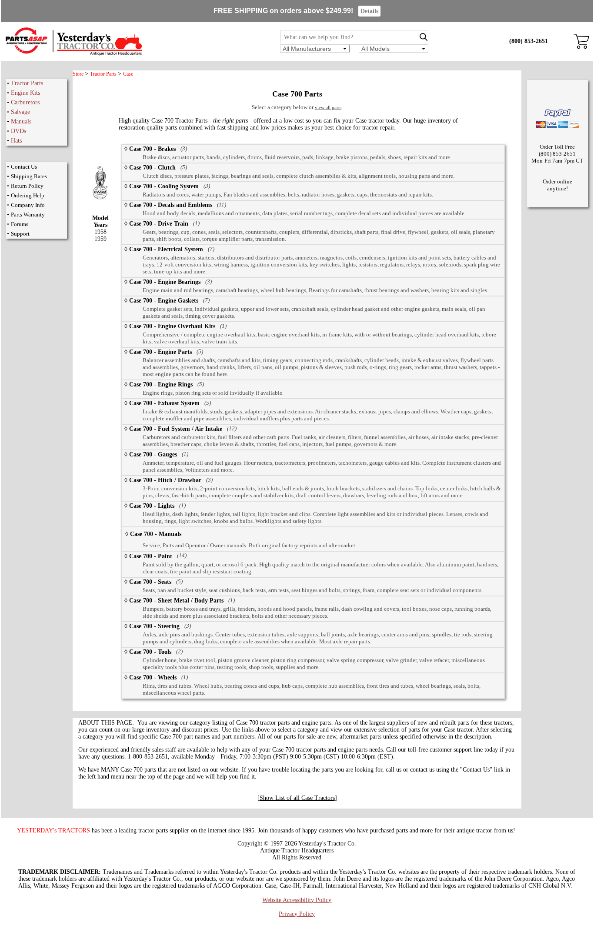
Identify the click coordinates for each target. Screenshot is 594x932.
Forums (19, 224)
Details (369, 11)
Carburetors (25, 102)
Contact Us (24, 166)
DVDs (18, 131)
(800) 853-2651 (528, 41)
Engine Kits (25, 93)
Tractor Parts (27, 83)
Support (20, 233)
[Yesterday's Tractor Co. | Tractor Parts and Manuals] (73, 54)
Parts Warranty (28, 214)
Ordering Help (27, 195)
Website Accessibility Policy (296, 900)
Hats (16, 140)
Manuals (21, 121)
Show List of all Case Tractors (297, 798)
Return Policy (27, 186)
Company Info (28, 205)
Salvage (20, 112)
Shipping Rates (29, 176)
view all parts (328, 107)
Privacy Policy (297, 914)
